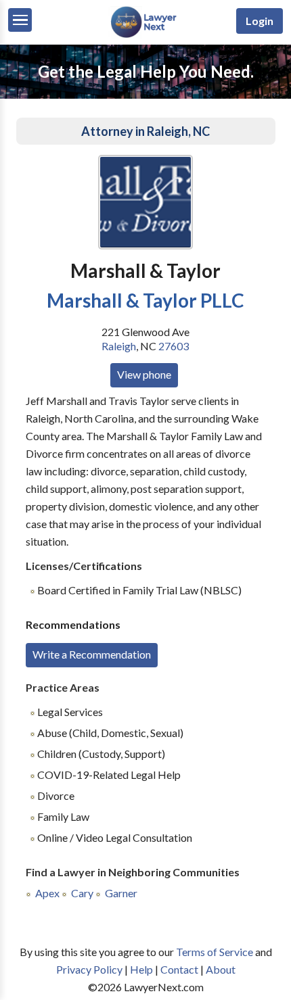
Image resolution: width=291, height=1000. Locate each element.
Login (259, 20)
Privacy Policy (89, 969)
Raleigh (119, 345)
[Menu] (20, 20)
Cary (82, 892)
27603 (173, 345)
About (221, 969)
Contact (179, 969)
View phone (144, 374)
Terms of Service (214, 951)
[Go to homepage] (145, 34)
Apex (47, 892)
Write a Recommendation (91, 654)
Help (141, 969)
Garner (121, 892)
